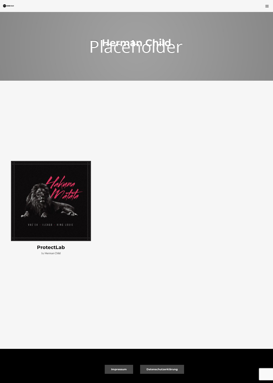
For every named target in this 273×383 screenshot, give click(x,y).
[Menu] (267, 6)
